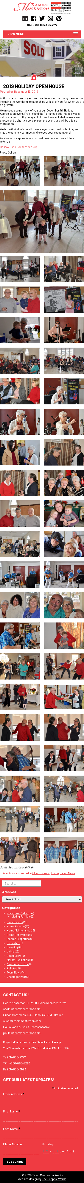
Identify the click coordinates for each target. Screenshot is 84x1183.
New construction (18, 964)
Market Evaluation (18, 959)
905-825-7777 (16, 1057)
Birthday (47, 1144)
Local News (14, 955)
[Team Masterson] (32, 6)
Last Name (11, 1128)
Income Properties (18, 938)
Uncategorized (16, 976)
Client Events (41, 873)
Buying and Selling (18, 913)
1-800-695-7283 (19, 1063)
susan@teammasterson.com (22, 1021)
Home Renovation (18, 934)
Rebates (12, 968)
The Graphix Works (54, 1179)
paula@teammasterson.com (21, 1033)
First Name (11, 1111)
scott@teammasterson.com (21, 1009)
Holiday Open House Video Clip (18, 147)
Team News (67, 873)
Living (55, 873)
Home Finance (16, 926)
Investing (12, 947)
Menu (20, 34)
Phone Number (12, 1144)
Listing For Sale (21, 916)
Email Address (14, 1093)
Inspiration (13, 943)
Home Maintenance (18, 930)
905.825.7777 (48, 25)
